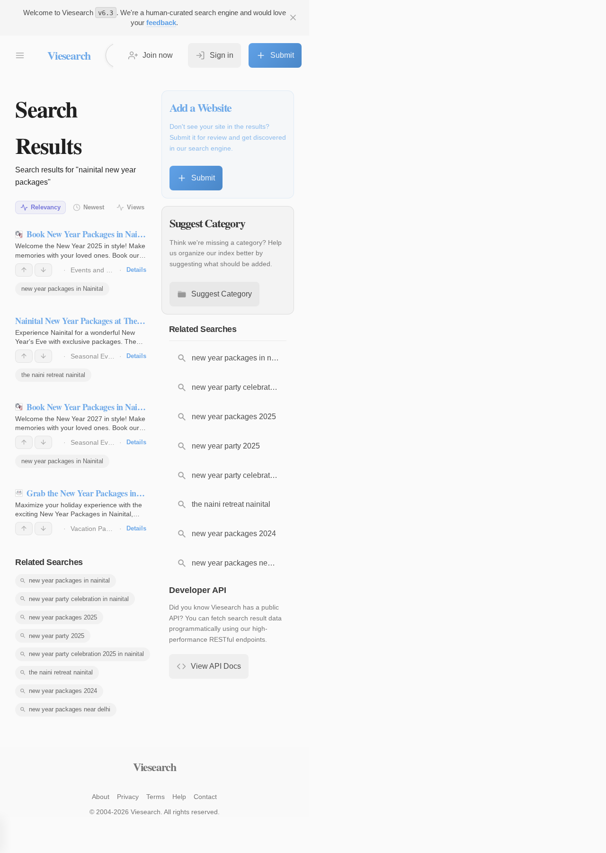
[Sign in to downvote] (43, 270)
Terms (155, 796)
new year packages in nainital (69, 580)
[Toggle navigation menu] (20, 55)
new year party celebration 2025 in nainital (86, 653)
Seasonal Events (96, 356)
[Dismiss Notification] (293, 17)
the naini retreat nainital (53, 374)
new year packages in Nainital (62, 288)
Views (135, 207)
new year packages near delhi (69, 709)
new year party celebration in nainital (79, 598)
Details (136, 269)
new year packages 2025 (63, 617)
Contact (205, 796)
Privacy (128, 796)
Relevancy (46, 207)
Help (179, 796)
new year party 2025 (56, 635)
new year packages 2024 (63, 690)
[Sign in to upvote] (24, 270)
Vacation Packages (99, 528)
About (100, 796)
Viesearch (68, 55)
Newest (93, 207)
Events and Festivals (102, 270)
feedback (161, 22)
